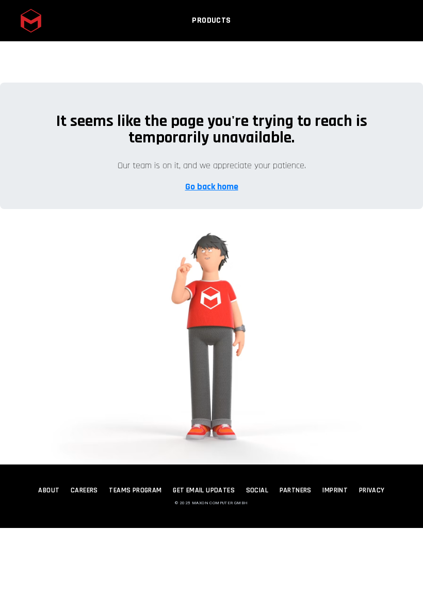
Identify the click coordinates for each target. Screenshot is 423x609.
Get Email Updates (204, 490)
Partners (296, 490)
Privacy (372, 490)
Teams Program (135, 490)
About (48, 490)
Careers (84, 490)
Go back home (211, 187)
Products (211, 20)
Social (257, 490)
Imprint (335, 490)
